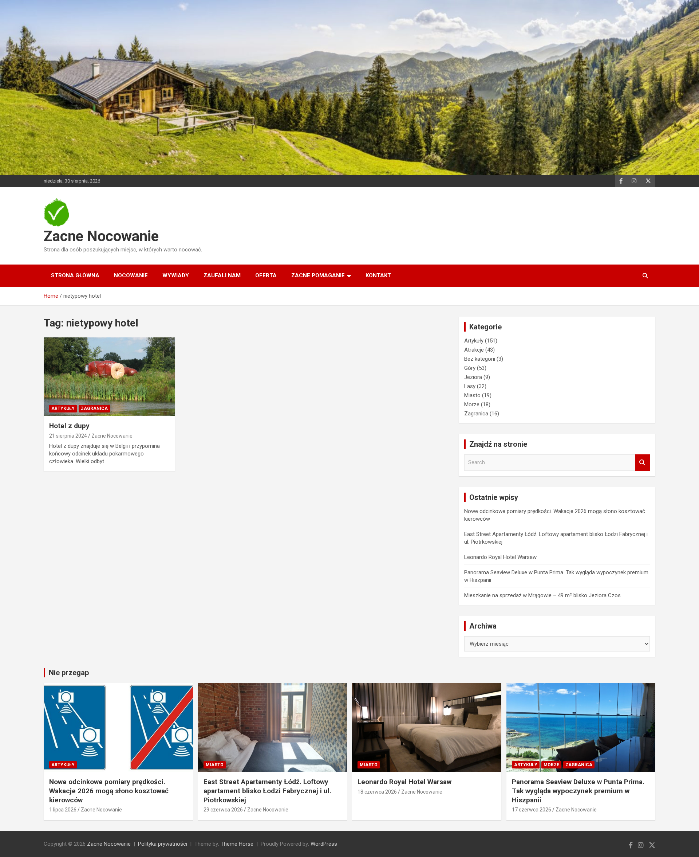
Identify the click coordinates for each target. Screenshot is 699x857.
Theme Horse (237, 844)
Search (642, 462)
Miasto (472, 395)
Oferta (266, 275)
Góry (469, 368)
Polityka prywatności (162, 844)
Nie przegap (69, 672)
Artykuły (63, 408)
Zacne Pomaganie (318, 275)
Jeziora (473, 377)
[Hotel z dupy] (109, 376)
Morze (471, 404)
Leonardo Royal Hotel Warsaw (500, 557)
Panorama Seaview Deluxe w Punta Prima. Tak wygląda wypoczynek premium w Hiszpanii (578, 791)
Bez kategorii (479, 359)
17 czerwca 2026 (531, 810)
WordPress (324, 844)
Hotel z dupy (69, 426)
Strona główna (75, 275)
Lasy (469, 386)
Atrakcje (474, 350)
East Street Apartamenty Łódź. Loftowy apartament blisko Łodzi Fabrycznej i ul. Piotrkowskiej (267, 791)
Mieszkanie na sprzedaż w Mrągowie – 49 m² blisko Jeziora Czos (542, 595)
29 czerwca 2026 (223, 810)
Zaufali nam (222, 275)
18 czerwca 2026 (377, 792)
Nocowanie (131, 275)
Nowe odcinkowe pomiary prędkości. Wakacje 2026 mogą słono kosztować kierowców (109, 791)
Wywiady (175, 275)
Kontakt (378, 275)
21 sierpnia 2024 (68, 436)
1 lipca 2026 (62, 810)
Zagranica (94, 408)
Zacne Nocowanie (101, 236)
